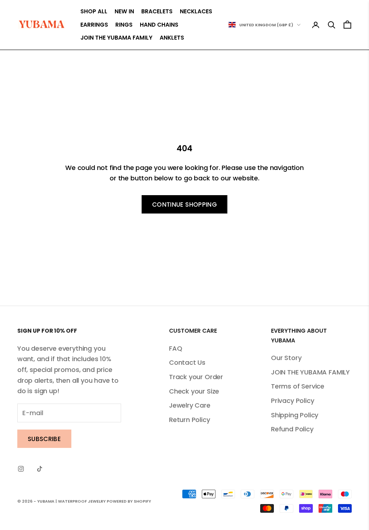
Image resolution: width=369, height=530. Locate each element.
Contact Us (187, 362)
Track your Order (196, 376)
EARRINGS (94, 24)
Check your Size (194, 391)
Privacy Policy (292, 400)
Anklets (172, 37)
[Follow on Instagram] (21, 468)
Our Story (286, 357)
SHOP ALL (93, 11)
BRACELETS (157, 11)
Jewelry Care (189, 405)
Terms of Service (297, 386)
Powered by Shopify (129, 501)
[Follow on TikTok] (39, 468)
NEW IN (124, 11)
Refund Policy (292, 429)
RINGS (124, 24)
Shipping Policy (294, 414)
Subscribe (44, 439)
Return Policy (189, 419)
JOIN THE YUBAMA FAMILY (116, 37)
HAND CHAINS (159, 24)
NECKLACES (196, 11)
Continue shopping (184, 204)
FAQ (175, 348)
